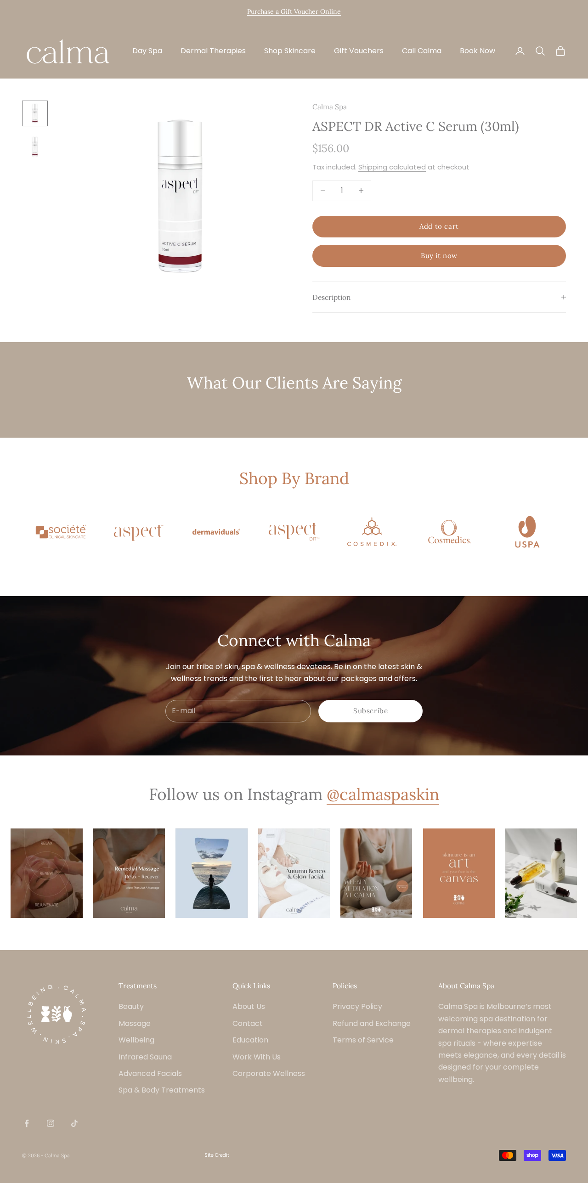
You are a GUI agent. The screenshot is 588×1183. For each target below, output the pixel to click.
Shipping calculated (392, 167)
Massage (135, 1023)
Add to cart (439, 226)
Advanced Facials (150, 1073)
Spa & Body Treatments (162, 1090)
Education (250, 1040)
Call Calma (421, 50)
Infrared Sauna (145, 1057)
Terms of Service (363, 1040)
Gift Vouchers (359, 50)
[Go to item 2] (35, 146)
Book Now (477, 50)
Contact (247, 1023)
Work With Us (256, 1057)
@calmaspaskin (383, 794)
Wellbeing (136, 1040)
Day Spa (147, 50)
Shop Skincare (290, 50)
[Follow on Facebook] (26, 1123)
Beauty (131, 1006)
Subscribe (370, 710)
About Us (248, 1006)
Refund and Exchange (372, 1023)
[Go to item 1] (35, 113)
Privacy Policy (357, 1006)
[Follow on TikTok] (74, 1123)
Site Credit (216, 1155)
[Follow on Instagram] (50, 1123)
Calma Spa (329, 106)
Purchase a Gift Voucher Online (294, 11)
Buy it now (439, 255)
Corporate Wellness (268, 1073)
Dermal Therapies (213, 50)
